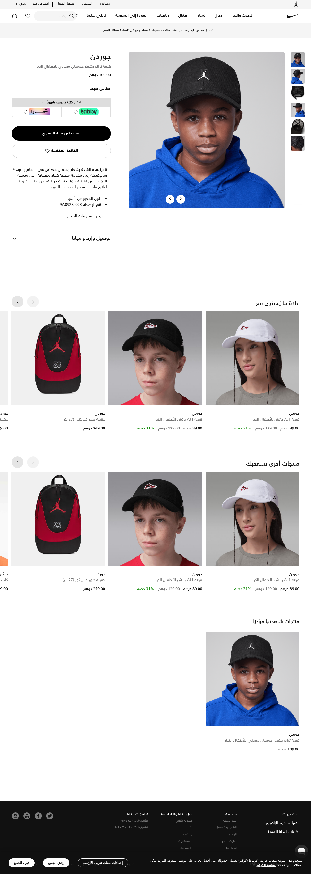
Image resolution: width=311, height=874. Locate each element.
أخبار (189, 827)
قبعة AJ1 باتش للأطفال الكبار (275, 419)
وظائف (187, 834)
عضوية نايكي (184, 820)
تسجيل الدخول (65, 4)
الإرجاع (233, 834)
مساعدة (105, 4)
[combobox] (55, 16)
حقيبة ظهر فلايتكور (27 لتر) (83, 419)
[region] (155, 863)
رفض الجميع (56, 862)
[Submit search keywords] (72, 16)
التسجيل (87, 4)
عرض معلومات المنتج (85, 216)
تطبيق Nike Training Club (131, 827)
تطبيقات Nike (137, 814)
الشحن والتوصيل (226, 827)
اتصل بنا (231, 848)
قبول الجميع (21, 862)
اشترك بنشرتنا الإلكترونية (281, 823)
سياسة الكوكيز (266, 865)
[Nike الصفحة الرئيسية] (293, 16)
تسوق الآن (117, 30)
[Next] (180, 199)
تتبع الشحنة (230, 820)
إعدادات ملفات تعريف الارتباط (103, 862)
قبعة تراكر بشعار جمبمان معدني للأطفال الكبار (262, 740)
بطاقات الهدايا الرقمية (283, 832)
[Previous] (170, 199)
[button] (242, 16)
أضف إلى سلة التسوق (61, 133)
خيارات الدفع (229, 841)
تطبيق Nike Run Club (134, 820)
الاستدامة (186, 848)
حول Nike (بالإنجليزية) (176, 814)
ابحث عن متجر (40, 4)
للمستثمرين (185, 841)
